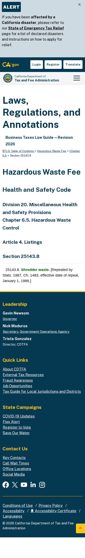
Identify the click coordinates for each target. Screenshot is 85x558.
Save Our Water (16, 433)
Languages (12, 516)
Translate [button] (72, 64)
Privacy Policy (51, 505)
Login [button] (36, 64)
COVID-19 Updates (19, 416)
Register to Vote (17, 427)
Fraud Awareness (18, 380)
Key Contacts (14, 458)
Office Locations (17, 469)
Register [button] (53, 64)
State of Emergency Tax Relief (36, 28)
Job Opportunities (17, 386)
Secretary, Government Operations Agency (36, 332)
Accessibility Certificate (55, 511)
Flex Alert (11, 422)
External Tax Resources (23, 375)
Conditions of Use (18, 505)
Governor (10, 319)
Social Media (14, 474)
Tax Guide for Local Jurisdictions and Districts (42, 391)
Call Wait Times (16, 463)
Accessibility (14, 511)
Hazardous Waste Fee (51, 151)
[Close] (79, 4)
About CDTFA (14, 369)
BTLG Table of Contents (18, 151)
